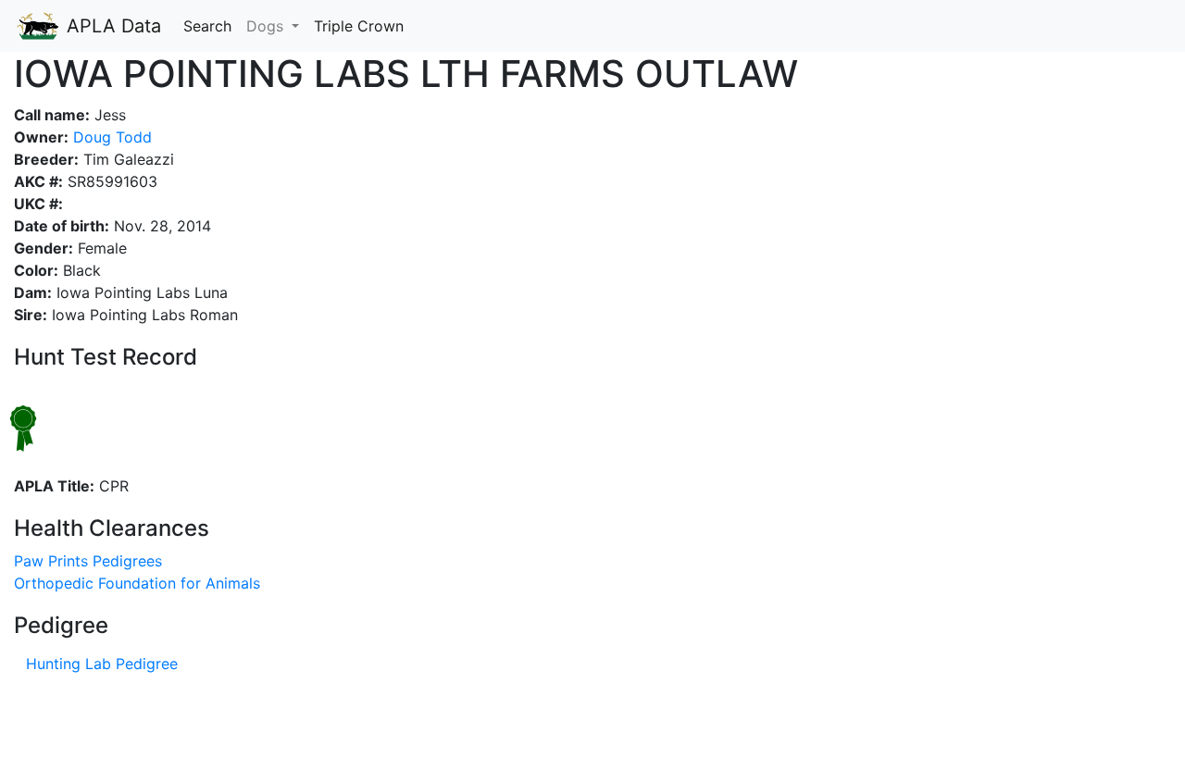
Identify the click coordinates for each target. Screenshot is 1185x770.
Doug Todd (110, 137)
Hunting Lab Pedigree (102, 663)
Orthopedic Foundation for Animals (137, 583)
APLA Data (111, 26)
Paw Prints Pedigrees (88, 561)
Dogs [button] (267, 26)
